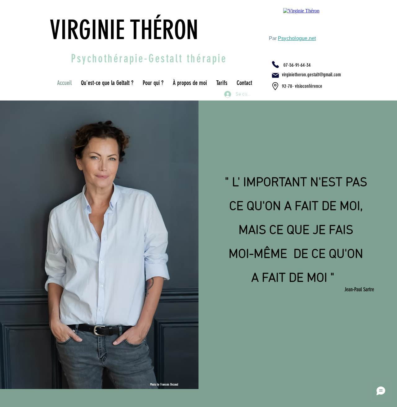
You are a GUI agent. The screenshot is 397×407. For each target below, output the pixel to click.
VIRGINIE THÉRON (127, 30)
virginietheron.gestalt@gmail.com (311, 75)
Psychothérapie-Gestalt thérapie (149, 58)
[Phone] (275, 64)
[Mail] (275, 75)
